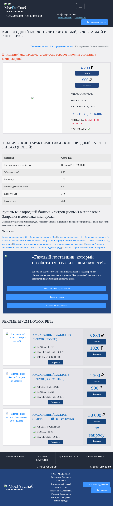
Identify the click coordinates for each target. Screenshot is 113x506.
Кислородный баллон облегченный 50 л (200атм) (53, 417)
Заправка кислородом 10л (70, 237)
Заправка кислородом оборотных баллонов (64, 240)
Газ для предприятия (96, 22)
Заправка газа (15, 456)
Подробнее (55, 362)
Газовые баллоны (39, 46)
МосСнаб (15, 9)
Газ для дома (102, 490)
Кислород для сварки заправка (68, 244)
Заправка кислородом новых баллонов (21, 240)
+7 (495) (13, 16)
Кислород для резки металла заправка (32, 244)
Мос (19, 487)
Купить (87, 73)
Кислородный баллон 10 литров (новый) (51, 337)
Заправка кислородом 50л (43, 237)
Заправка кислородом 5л (97, 237)
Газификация (95, 456)
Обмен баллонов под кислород (45, 247)
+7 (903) (32, 16)
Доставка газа (68, 456)
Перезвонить (80, 18)
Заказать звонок (57, 297)
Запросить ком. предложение (57, 288)
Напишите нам (65, 18)
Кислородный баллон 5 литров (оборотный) (50, 377)
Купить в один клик (86, 114)
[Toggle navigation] (80, 6)
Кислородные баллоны (61, 46)
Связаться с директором (56, 305)
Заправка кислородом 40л (15, 237)
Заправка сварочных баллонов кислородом (83, 247)
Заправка (87, 85)
